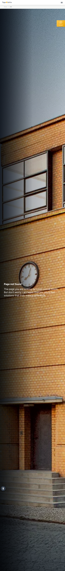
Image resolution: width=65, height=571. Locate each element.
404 (11, 6)
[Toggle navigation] (62, 2)
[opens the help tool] (3, 488)
